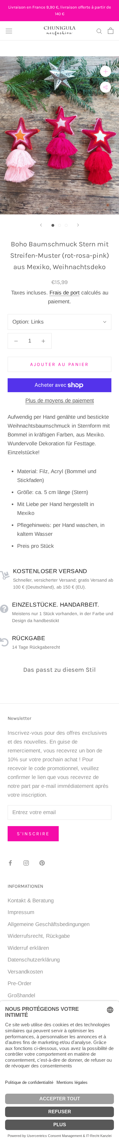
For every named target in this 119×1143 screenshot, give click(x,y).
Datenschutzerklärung (34, 960)
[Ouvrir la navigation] (9, 31)
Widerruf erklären (28, 948)
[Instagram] (26, 862)
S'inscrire (33, 834)
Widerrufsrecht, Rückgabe (39, 936)
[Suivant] (78, 225)
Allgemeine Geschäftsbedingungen (48, 924)
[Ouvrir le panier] (110, 31)
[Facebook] (10, 862)
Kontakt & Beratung (31, 901)
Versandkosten (25, 972)
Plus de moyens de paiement (59, 401)
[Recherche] (99, 31)
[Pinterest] (42, 862)
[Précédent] (41, 225)
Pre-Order (19, 983)
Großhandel (21, 995)
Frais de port (65, 293)
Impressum (21, 912)
